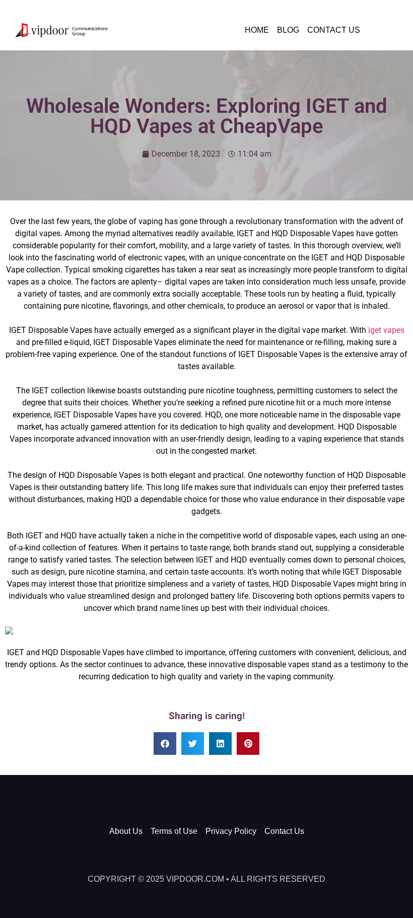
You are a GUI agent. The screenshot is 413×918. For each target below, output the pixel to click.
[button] (165, 743)
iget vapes (386, 330)
